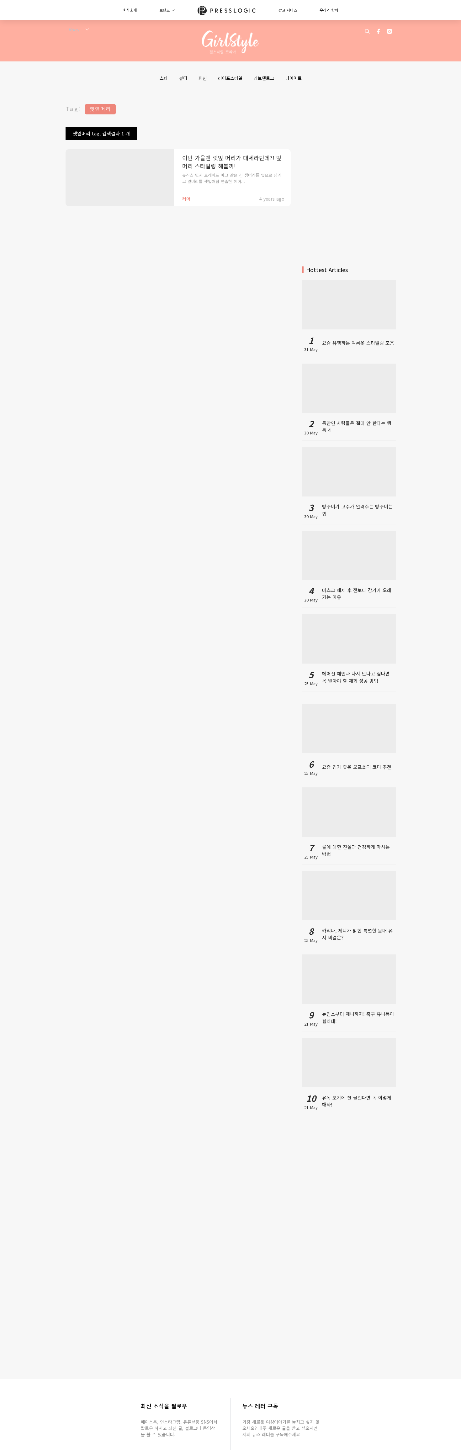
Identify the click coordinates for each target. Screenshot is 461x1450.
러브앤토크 (264, 78)
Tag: (74, 108)
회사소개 (130, 10)
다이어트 (293, 78)
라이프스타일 (230, 78)
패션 (203, 78)
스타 (164, 78)
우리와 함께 (329, 10)
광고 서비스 (287, 10)
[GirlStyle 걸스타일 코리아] (230, 42)
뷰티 (183, 78)
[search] (367, 31)
